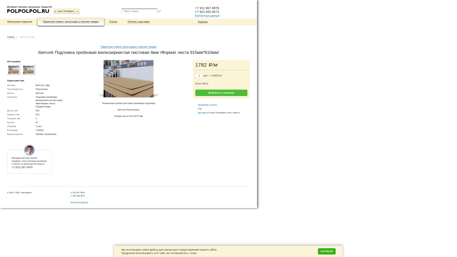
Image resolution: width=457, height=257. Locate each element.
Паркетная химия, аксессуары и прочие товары (71, 21)
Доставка (202, 113)
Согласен (326, 251)
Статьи (113, 21)
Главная (10, 37)
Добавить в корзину (221, 92)
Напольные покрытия (19, 21)
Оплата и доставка (139, 21)
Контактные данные (207, 15)
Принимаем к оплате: (207, 105)
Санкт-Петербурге (65, 11)
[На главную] (29, 14)
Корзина (203, 21)
